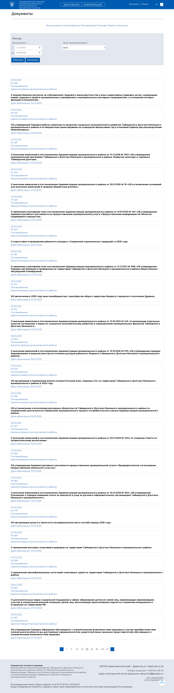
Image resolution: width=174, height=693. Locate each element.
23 (87, 649)
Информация (93, 4)
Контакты (134, 4)
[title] (12, 5)
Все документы (54, 25)
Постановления (72, 25)
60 (103, 649)
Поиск (145, 4)
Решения (123, 25)
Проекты (113, 25)
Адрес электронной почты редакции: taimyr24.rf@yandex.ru (131, 674)
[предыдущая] (62, 649)
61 (107, 649)
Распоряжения (89, 25)
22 (82, 649)
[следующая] (112, 649)
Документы (72, 4)
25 (97, 649)
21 (77, 649)
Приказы (102, 25)
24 (92, 649)
